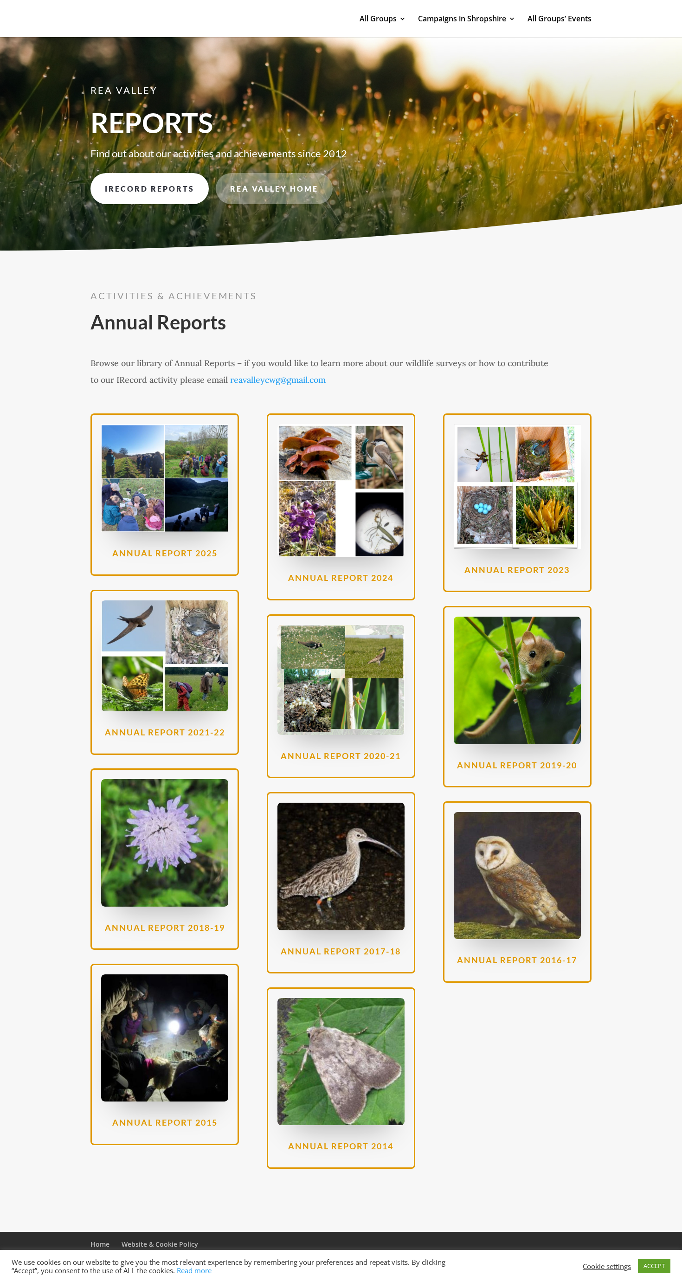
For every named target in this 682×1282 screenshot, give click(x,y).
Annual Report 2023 (517, 570)
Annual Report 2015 (165, 1122)
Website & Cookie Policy (160, 1244)
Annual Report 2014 (340, 1146)
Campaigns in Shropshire (462, 19)
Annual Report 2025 (165, 553)
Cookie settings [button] (607, 1266)
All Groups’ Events (560, 19)
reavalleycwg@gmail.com (278, 379)
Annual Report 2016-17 (517, 960)
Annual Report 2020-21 (341, 756)
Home (99, 1244)
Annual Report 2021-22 (165, 732)
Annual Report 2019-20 (517, 765)
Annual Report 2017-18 (341, 951)
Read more (194, 1270)
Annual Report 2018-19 (165, 927)
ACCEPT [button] (654, 1266)
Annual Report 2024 (340, 578)
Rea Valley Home (274, 188)
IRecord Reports (149, 188)
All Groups (378, 19)
